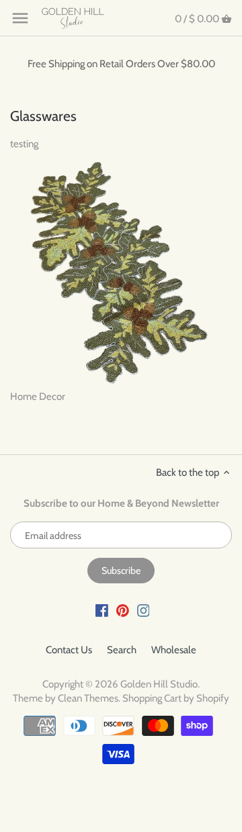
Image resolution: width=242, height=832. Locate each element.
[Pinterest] (122, 610)
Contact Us (69, 650)
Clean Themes (88, 698)
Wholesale (173, 650)
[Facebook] (101, 610)
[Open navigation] (20, 18)
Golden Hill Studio (159, 684)
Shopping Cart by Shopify (175, 698)
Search (121, 650)
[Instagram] (143, 610)
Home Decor (37, 396)
